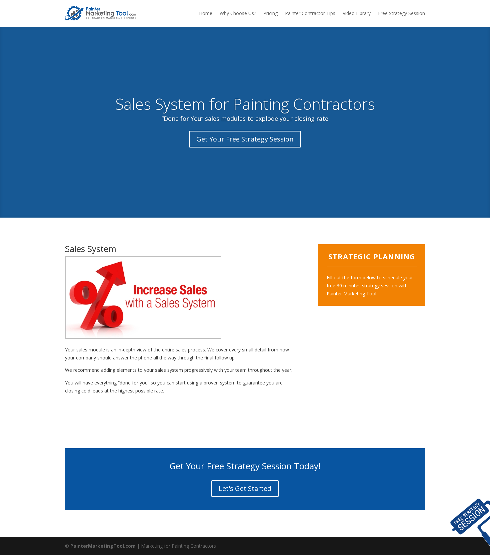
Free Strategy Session (401, 13)
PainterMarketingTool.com (103, 546)
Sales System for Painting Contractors (245, 103)
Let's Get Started (245, 488)
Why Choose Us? (238, 13)
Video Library (357, 13)
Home (205, 13)
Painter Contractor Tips (310, 13)
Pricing (270, 13)
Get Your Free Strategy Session (245, 139)
